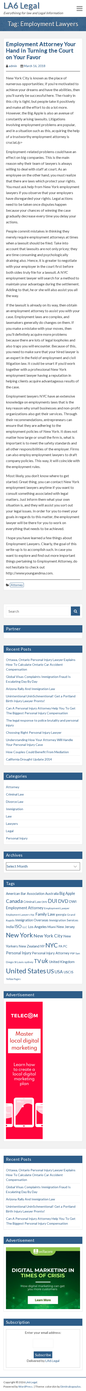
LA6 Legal (21, 5)
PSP (72, 953)
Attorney (17, 585)
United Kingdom (62, 962)
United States (26, 971)
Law (9, 816)
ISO (18, 926)
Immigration (14, 809)
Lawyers (12, 823)
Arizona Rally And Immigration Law (30, 689)
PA (60, 946)
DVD (63, 901)
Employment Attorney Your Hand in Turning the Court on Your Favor (41, 50)
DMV (44, 901)
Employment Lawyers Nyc (20, 914)
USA (59, 971)
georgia (61, 914)
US (50, 971)
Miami (51, 927)
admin (13, 66)
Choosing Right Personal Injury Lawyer (33, 732)
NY (42, 946)
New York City (48, 935)
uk (45, 960)
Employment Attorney (24, 908)
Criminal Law (15, 794)
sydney (28, 962)
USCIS (68, 972)
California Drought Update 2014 (29, 759)
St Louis (19, 962)
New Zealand (29, 946)
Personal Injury (17, 838)
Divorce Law (14, 802)
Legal (10, 831)
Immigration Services (63, 920)
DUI (52, 901)
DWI (73, 901)
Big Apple (67, 893)
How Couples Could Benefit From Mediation (37, 752)
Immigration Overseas (31, 920)
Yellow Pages (13, 978)
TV (37, 961)
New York (19, 935)
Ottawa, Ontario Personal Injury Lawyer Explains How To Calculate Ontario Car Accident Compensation (40, 664)
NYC (51, 945)
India (10, 927)
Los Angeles (37, 927)
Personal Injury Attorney (50, 953)
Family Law (45, 914)
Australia (52, 893)
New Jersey (65, 927)
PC (65, 946)
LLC (24, 927)
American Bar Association (25, 893)
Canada (14, 901)
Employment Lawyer (56, 908)
